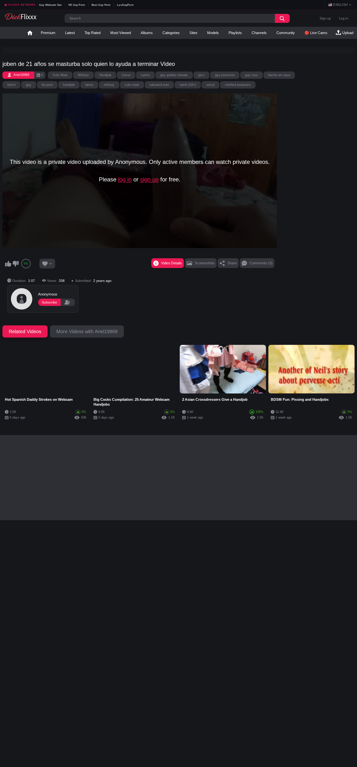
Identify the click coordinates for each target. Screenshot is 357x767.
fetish (11, 85)
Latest (70, 33)
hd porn (47, 85)
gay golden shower (174, 75)
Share (232, 263)
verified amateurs (238, 85)
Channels (259, 33)
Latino (145, 75)
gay (28, 85)
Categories (171, 33)
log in (125, 179)
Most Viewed (120, 33)
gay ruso (251, 75)
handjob (69, 85)
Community (285, 33)
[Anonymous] (21, 299)
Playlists (235, 33)
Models (213, 33)
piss (201, 75)
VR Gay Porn (76, 4)
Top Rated (93, 33)
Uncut (126, 75)
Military (83, 75)
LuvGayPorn (125, 4)
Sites (193, 33)
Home (30, 33)
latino (89, 85)
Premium (48, 33)
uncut (210, 85)
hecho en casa (279, 75)
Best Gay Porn (101, 4)
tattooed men (159, 85)
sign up (149, 179)
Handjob (105, 75)
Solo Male (60, 75)
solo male (132, 85)
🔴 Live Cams (316, 33)
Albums (147, 33)
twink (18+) (187, 85)
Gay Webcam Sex (50, 4)
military (109, 85)
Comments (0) (260, 263)
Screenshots (205, 263)
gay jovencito (225, 75)
